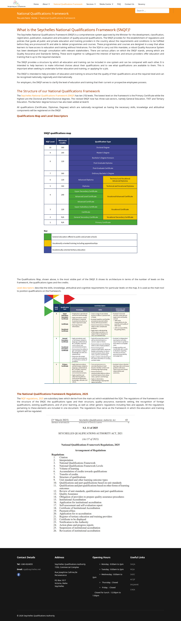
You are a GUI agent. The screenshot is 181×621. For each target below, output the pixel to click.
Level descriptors (25, 287)
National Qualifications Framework (68, 4)
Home (36, 4)
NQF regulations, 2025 (32, 398)
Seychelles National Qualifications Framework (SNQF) (48, 95)
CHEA (132, 589)
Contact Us (129, 4)
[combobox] (152, 10)
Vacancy (141, 4)
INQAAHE (134, 584)
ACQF (132, 579)
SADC (132, 574)
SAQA (132, 564)
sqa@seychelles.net (32, 569)
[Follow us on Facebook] (34, 574)
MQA (132, 569)
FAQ (119, 4)
